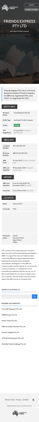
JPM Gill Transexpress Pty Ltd (13, 338)
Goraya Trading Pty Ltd (10, 332)
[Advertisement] (19, 53)
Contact (25, 400)
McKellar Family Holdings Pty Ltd (14, 344)
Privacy (18, 400)
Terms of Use (10, 400)
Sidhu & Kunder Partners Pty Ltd (13, 326)
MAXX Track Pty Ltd (9, 321)
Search (34, 296)
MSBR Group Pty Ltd (9, 315)
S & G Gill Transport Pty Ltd (11, 309)
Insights (31, 5)
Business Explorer (31, 9)
